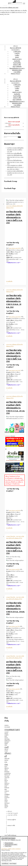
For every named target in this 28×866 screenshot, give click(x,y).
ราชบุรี (5, 777)
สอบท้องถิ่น (17, 61)
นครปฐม (6, 737)
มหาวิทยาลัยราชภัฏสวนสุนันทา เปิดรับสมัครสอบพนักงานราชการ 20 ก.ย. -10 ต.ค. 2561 (15, 608)
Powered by (11, 848)
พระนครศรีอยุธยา (7, 773)
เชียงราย (5, 804)
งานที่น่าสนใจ (17, 51)
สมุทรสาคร (6, 784)
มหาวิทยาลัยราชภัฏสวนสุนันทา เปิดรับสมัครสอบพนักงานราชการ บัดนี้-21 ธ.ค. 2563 (14, 217)
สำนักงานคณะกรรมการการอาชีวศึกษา (7, 791)
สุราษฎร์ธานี (6, 797)
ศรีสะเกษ (6, 780)
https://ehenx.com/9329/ (14, 510)
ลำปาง (5, 778)
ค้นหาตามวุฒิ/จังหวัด (15, 48)
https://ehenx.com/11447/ (15, 370)
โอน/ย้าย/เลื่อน (17, 63)
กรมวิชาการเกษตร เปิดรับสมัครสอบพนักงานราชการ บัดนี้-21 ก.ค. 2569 (15, 149)
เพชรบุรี (5, 807)
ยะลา (5, 776)
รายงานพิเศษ (17, 72)
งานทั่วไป (17, 53)
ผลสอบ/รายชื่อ (17, 64)
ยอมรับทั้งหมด (5, 863)
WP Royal (13, 835)
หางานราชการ (15, 50)
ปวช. (5, 762)
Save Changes (13, 863)
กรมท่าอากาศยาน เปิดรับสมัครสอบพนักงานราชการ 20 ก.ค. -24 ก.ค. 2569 (15, 172)
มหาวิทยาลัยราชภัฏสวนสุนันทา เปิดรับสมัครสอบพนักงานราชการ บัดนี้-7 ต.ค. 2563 (14, 355)
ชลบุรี (5, 736)
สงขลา (5, 781)
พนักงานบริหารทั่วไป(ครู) (6, 769)
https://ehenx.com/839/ (14, 569)
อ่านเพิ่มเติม (9, 281)
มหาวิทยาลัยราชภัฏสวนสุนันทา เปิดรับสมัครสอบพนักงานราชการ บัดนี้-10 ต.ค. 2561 (14, 547)
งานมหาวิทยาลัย (10, 536)
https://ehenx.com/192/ (14, 689)
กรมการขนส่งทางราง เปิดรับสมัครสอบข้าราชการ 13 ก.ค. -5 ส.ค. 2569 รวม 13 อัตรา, (15, 167)
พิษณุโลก (6, 774)
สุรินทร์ (5, 798)
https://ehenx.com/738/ (14, 626)
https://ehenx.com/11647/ (15, 316)
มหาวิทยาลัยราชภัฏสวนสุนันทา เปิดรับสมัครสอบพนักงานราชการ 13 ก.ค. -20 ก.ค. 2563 (15, 407)
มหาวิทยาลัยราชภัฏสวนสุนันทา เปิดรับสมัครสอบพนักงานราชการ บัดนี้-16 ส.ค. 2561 (14, 667)
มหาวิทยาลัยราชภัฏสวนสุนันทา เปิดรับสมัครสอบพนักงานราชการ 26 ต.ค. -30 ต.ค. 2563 (13, 301)
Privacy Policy (15, 73)
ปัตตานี (5, 766)
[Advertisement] (15, 232)
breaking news (17, 70)
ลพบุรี (8, 777)
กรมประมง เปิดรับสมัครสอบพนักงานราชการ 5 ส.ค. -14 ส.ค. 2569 (15, 162)
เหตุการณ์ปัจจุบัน (17, 66)
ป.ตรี (6, 747)
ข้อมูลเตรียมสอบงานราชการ (16, 68)
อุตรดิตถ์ (5, 801)
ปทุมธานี (6, 749)
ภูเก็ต (9, 774)
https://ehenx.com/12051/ (15, 248)
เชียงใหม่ (6, 806)
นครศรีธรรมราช (7, 740)
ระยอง (8, 776)
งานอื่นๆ (17, 55)
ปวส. (6, 764)
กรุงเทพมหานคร (12, 729)
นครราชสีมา (7, 739)
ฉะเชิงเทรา (6, 734)
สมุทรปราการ (6, 783)
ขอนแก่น (6, 733)
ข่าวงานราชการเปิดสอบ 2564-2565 (9, 7)
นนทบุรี (6, 743)
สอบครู (17, 57)
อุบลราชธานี (6, 803)
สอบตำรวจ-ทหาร (17, 59)
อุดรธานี (6, 800)
